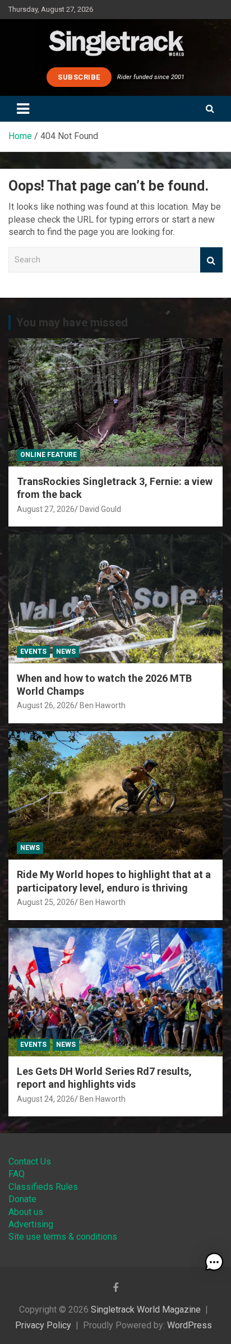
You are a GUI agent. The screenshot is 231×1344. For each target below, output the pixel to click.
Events (33, 651)
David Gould (100, 509)
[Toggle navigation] (23, 109)
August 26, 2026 (46, 705)
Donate (22, 1199)
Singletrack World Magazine (146, 1309)
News (66, 651)
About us (25, 1212)
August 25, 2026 (46, 902)
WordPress (189, 1325)
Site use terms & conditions (62, 1236)
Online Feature (48, 455)
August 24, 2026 (46, 1098)
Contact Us (29, 1161)
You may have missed (72, 322)
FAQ (16, 1174)
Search (211, 260)
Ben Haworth (103, 705)
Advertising (30, 1224)
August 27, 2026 (46, 509)
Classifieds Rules (43, 1186)
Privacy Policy (43, 1325)
